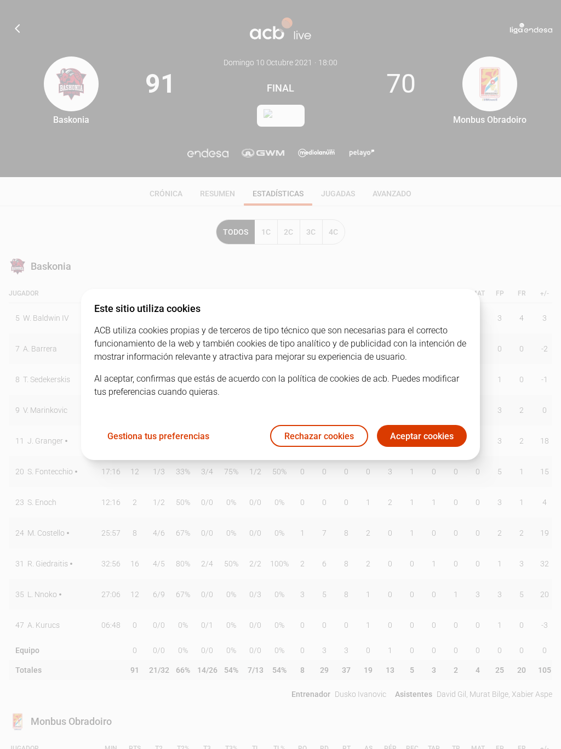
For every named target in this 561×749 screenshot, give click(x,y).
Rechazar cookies (319, 436)
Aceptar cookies (422, 436)
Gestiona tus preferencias (158, 436)
